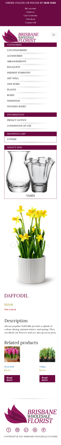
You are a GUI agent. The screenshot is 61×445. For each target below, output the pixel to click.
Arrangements (16, 61)
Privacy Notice (16, 120)
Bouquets (13, 67)
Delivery (30, 12)
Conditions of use (19, 125)
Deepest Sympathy (18, 72)
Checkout (30, 19)
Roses (10, 95)
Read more (9, 378)
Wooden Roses (16, 106)
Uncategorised (17, 50)
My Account (30, 8)
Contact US (30, 22)
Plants (11, 89)
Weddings (13, 100)
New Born (13, 84)
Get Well (13, 78)
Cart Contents (30, 15)
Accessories (14, 55)
